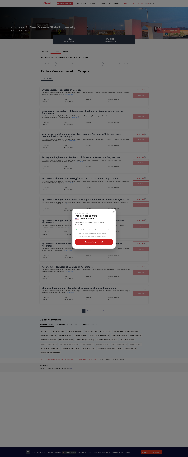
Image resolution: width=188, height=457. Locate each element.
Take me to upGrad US (94, 242)
